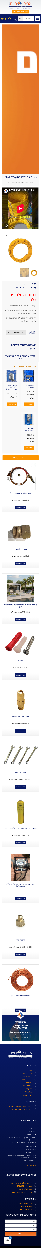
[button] (37, 18)
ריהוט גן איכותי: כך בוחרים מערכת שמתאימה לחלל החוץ (21, 1138)
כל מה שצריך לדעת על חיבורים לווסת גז (23, 1143)
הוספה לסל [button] (29, 404)
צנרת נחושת (24, 182)
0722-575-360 (20, 1035)
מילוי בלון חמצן (31, 1146)
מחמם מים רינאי (30, 1149)
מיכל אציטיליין (31, 1128)
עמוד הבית (30, 182)
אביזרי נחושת (31, 1134)
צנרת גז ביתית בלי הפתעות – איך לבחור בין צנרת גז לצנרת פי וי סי (22, 1156)
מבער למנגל (32, 1131)
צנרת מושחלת (32, 332)
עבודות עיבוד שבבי (30, 1160)
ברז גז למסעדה (31, 1152)
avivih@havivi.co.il (20, 1037)
